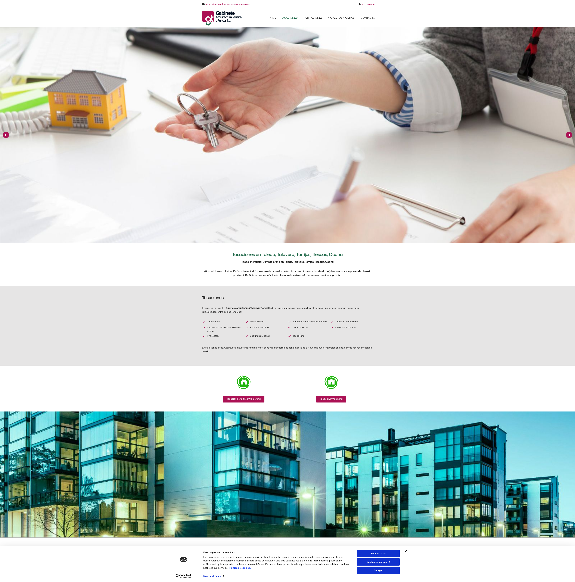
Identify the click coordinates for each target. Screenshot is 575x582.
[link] (288, 18)
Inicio (273, 17)
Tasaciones (289, 17)
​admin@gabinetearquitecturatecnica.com (228, 4)
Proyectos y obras (340, 17)
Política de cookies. (240, 568)
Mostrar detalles (212, 576)
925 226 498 (368, 4)
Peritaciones (313, 17)
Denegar (378, 570)
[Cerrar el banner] (406, 551)
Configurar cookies (377, 562)
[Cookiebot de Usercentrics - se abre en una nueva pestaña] (183, 576)
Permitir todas (378, 553)
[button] (243, 399)
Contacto (368, 17)
